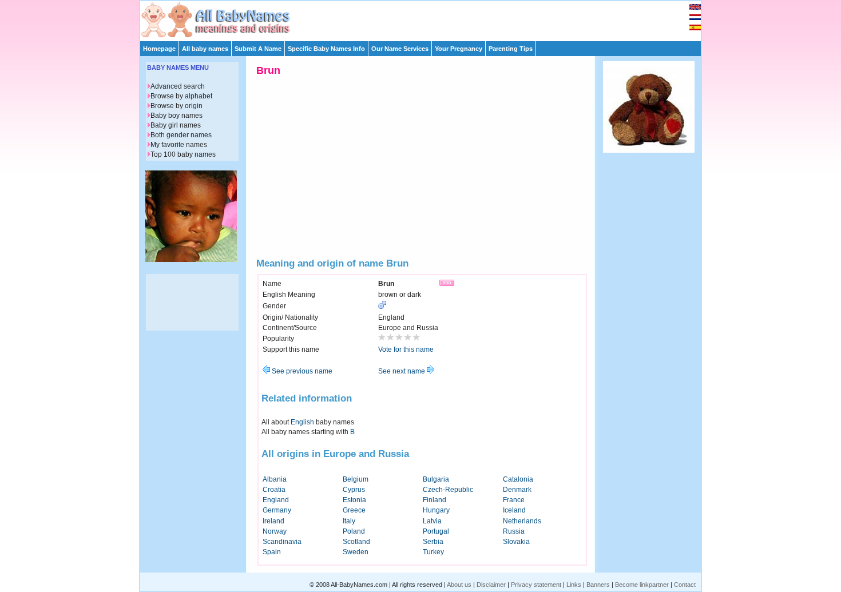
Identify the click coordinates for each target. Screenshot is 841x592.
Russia (514, 531)
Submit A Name (258, 48)
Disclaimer (491, 584)
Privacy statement (536, 584)
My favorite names (178, 145)
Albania (275, 479)
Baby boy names (176, 116)
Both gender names (181, 135)
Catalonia (518, 479)
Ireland (273, 521)
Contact (685, 584)
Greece (354, 510)
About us (459, 584)
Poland (354, 531)
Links (573, 584)
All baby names (205, 48)
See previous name (301, 371)
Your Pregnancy (458, 48)
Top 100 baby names (183, 154)
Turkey (433, 552)
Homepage (159, 48)
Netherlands (522, 521)
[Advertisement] (426, 18)
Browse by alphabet (181, 96)
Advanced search (177, 86)
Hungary (436, 510)
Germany (277, 510)
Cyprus (354, 490)
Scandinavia (282, 542)
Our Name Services (400, 48)
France (514, 500)
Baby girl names (175, 125)
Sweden (355, 552)
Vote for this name (406, 349)
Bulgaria (436, 479)
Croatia (274, 490)
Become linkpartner (642, 584)
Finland (434, 500)
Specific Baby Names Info (326, 48)
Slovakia (516, 542)
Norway (275, 531)
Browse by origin (176, 106)
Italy (349, 521)
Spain (272, 552)
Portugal (436, 531)
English (302, 422)
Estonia (354, 500)
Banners (598, 584)
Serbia (433, 542)
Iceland (514, 510)
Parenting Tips (511, 48)
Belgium (355, 479)
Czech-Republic (448, 490)
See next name (402, 371)
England (276, 500)
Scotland (356, 542)
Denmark (517, 490)
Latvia (432, 521)
